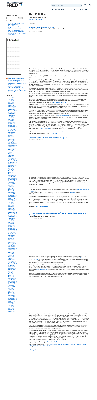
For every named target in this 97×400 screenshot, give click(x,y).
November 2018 (12, 231)
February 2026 (12, 106)
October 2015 (12, 284)
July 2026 (10, 99)
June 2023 (11, 152)
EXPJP (75, 344)
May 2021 (11, 188)
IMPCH (56, 133)
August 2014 (11, 304)
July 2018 (10, 236)
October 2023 (12, 146)
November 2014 (12, 299)
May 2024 (11, 136)
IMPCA (30, 346)
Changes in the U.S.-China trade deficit (42, 27)
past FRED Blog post (41, 269)
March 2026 (11, 105)
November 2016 (12, 265)
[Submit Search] (81, 5)
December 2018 (12, 229)
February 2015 (12, 295)
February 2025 (12, 123)
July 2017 (10, 254)
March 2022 (11, 174)
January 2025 (11, 125)
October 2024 (12, 129)
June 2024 (11, 135)
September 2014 (12, 302)
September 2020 (12, 199)
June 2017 (11, 255)
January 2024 (11, 142)
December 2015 (12, 281)
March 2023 (11, 156)
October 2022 (12, 164)
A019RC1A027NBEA (55, 344)
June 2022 (11, 169)
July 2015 (10, 288)
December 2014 (12, 298)
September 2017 (12, 251)
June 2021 (11, 186)
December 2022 (12, 161)
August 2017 (11, 252)
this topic (72, 192)
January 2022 (11, 176)
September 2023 (12, 148)
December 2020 (12, 195)
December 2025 (12, 109)
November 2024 (12, 128)
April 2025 (11, 121)
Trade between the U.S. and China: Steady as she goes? (48, 138)
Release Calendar (58, 9)
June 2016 (11, 272)
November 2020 (12, 196)
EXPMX (80, 344)
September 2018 (12, 234)
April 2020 (11, 206)
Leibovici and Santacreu (59, 102)
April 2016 (11, 275)
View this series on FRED (35, 19)
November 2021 (12, 179)
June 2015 (11, 289)
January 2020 (11, 211)
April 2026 (11, 103)
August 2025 (11, 115)
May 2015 (11, 291)
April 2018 (11, 241)
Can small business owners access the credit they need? (16, 31)
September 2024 (12, 131)
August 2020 (11, 201)
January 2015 (11, 297)
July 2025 (10, 116)
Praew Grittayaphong (57, 131)
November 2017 (12, 248)
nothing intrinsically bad (41, 194)
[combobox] (65, 5)
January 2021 (11, 194)
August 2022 (11, 166)
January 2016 (11, 279)
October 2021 (12, 181)
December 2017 (12, 246)
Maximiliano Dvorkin (52, 342)
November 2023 (12, 145)
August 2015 (11, 287)
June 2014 (11, 307)
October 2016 (12, 266)
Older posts (32, 23)
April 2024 (11, 138)
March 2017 (11, 259)
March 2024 (11, 139)
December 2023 (12, 143)
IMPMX (48, 346)
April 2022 (11, 172)
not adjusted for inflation (63, 115)
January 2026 (11, 108)
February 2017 (12, 261)
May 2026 (11, 102)
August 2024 (11, 132)
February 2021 (12, 192)
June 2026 (11, 101)
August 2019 (11, 218)
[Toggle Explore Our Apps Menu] (85, 5)
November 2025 (12, 111)
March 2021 (11, 191)
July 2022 (10, 168)
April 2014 (11, 309)
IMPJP (43, 346)
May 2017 (11, 256)
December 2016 (12, 264)
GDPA (84, 344)
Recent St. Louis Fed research (16, 78)
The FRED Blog (37, 14)
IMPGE (39, 346)
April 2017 (11, 258)
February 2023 (12, 158)
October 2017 (12, 249)
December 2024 (12, 126)
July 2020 (10, 202)
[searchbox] (65, 5)
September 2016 (12, 268)
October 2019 (12, 215)
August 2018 (11, 235)
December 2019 (12, 212)
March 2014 (11, 311)
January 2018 (11, 245)
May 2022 (11, 171)
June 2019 (11, 221)
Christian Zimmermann (42, 206)
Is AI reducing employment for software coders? (16, 23)
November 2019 (12, 214)
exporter (36, 259)
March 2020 (11, 208)
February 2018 (12, 244)
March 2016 (11, 277)
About (87, 9)
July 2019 (10, 219)
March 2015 (11, 294)
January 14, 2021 (38, 31)
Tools (68, 9)
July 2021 (10, 185)
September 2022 (12, 165)
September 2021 (12, 182)
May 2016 (11, 274)
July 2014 (10, 305)
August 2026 (11, 98)
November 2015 (12, 282)
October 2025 (12, 112)
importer (82, 258)
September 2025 (12, 113)
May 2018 (11, 239)
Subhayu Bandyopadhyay (42, 131)
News (75, 9)
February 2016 (12, 278)
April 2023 (11, 155)
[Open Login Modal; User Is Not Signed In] (90, 5)
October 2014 (12, 301)
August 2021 (11, 184)
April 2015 (11, 292)
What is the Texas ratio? (14, 29)
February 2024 (12, 141)
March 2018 (11, 242)
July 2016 (10, 271)
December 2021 (12, 178)
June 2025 (11, 118)
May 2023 (11, 153)
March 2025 (11, 122)
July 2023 (10, 151)
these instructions (45, 128)
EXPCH (52, 133)
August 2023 (11, 149)
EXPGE (72, 344)
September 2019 (12, 216)
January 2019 (11, 228)
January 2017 (11, 262)
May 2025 (11, 119)
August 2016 (11, 269)
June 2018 (11, 238)
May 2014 (11, 308)
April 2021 (11, 189)
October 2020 (12, 198)
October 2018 (12, 232)
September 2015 (12, 285)
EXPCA (63, 344)
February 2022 (12, 175)
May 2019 (11, 222)
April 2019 (11, 224)
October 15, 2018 (38, 218)
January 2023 (11, 159)
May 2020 (11, 205)
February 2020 (12, 209)
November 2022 (12, 162)
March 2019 (11, 225)
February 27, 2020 (38, 139)
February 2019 (12, 226)
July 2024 (10, 133)
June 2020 (11, 204)
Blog (81, 9)
